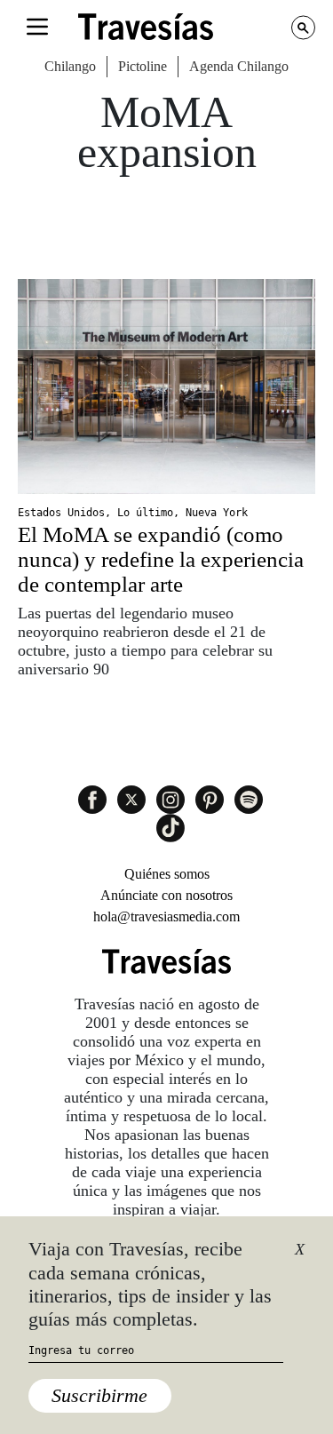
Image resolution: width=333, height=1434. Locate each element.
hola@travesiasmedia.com (166, 916)
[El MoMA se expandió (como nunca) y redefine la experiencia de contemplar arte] (166, 386)
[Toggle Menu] (37, 27)
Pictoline (142, 66)
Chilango (70, 66)
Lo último (145, 512)
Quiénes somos (167, 873)
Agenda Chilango (239, 66)
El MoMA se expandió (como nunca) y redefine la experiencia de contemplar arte (161, 559)
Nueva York (217, 512)
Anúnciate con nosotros (166, 895)
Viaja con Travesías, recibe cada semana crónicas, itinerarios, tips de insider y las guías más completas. (150, 1284)
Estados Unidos (61, 512)
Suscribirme (99, 1395)
